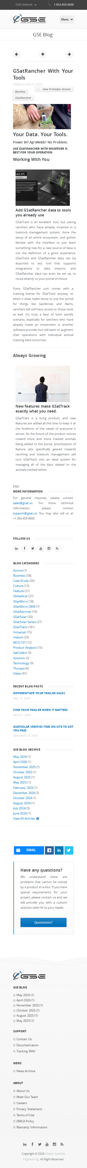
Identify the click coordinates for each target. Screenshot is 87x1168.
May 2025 (20, 782)
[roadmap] (43, 401)
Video (17, 674)
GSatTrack (20, 627)
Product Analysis (25, 648)
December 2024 (24, 793)
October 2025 (22, 772)
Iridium (18, 637)
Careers (21, 1103)
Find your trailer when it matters (40, 710)
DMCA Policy (25, 1121)
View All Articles (24, 819)
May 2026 (20, 757)
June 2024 (20, 813)
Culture (18, 586)
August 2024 (22, 803)
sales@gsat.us (23, 503)
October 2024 (22, 798)
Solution (19, 658)
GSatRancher (23, 98)
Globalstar (20, 596)
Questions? (43, 922)
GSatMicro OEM (24, 607)
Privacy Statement (29, 1109)
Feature (18, 591)
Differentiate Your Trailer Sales (39, 693)
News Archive (25, 1071)
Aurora (18, 570)
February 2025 (23, 788)
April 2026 (20, 762)
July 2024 (19, 808)
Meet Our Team (27, 1097)
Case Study (21, 581)
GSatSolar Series (24, 622)
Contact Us (24, 1039)
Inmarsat (19, 632)
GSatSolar (20, 617)
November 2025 (24, 767)
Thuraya (19, 668)
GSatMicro (20, 601)
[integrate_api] (43, 205)
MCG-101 (19, 643)
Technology (21, 663)
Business (20, 91)
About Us (22, 1091)
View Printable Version (56, 89)
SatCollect (20, 653)
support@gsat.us (25, 513)
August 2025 (22, 777)
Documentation (27, 1045)
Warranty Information (32, 1127)
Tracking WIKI (25, 1051)
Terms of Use (25, 1115)
